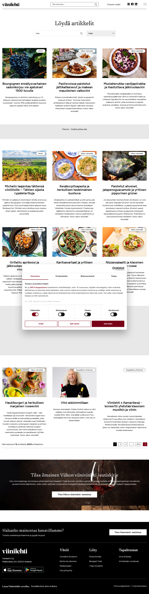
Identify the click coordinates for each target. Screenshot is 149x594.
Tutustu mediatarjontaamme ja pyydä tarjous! (23, 535)
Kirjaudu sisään (113, 4)
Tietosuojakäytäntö (121, 586)
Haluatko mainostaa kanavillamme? (33, 531)
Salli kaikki (108, 324)
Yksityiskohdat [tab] (61, 276)
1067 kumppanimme (38, 287)
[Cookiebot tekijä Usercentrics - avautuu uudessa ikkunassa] (114, 268)
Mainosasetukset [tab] (88, 276)
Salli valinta (74, 324)
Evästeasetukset (139, 586)
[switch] (61, 314)
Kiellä (41, 324)
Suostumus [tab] (35, 276)
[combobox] (74, 4)
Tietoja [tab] (114, 276)
